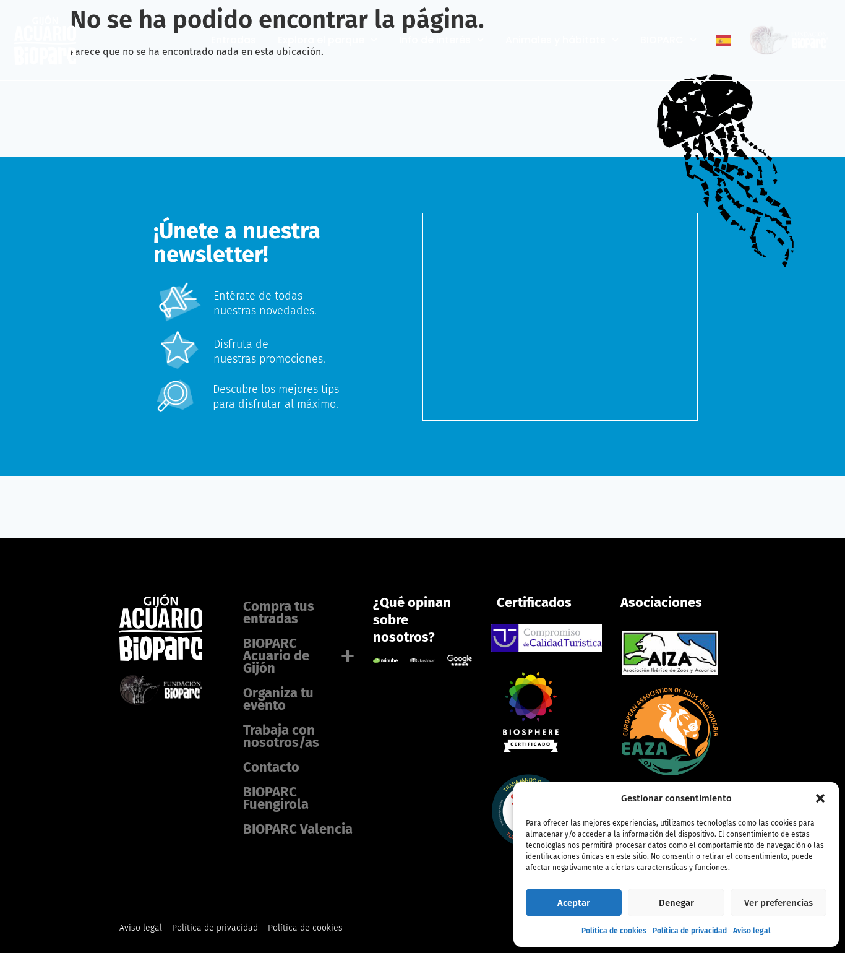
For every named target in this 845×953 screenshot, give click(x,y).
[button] (820, 798)
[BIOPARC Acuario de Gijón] (528, 748)
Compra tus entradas (278, 612)
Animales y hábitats (555, 40)
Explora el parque (321, 40)
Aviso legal (752, 930)
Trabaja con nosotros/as (281, 736)
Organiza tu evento (278, 699)
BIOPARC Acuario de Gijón (276, 655)
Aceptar (573, 902)
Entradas (233, 40)
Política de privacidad (690, 930)
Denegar (676, 902)
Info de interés (435, 40)
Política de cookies (613, 930)
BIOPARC (662, 40)
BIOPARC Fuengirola (276, 798)
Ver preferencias (778, 902)
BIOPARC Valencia (298, 829)
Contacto (271, 767)
